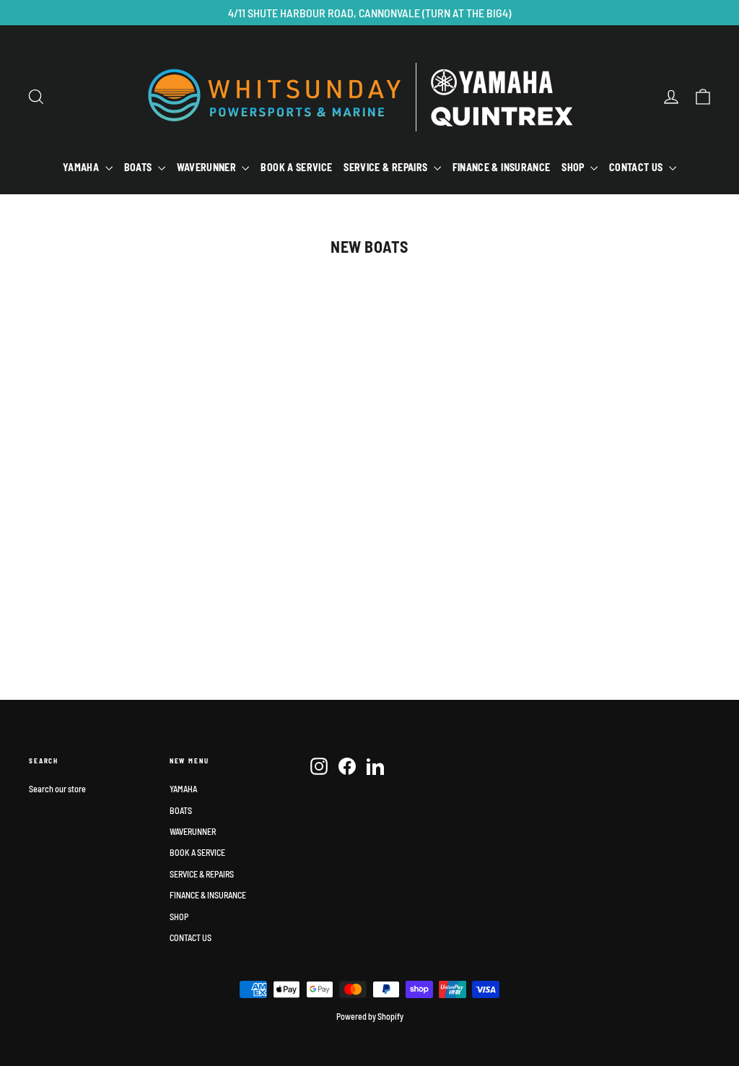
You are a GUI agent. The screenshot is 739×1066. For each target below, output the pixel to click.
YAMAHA (82, 167)
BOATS (139, 167)
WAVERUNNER (208, 167)
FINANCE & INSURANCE (501, 167)
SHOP (574, 167)
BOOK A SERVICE (296, 167)
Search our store (57, 789)
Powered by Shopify (369, 1016)
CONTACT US (637, 167)
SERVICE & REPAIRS (386, 167)
